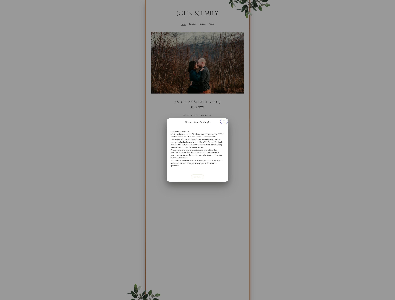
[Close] (224, 121)
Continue (197, 177)
